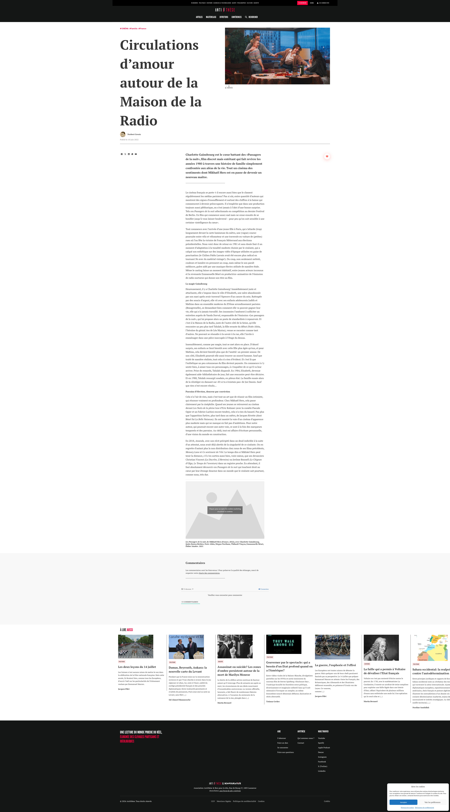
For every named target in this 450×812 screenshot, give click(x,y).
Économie (194, 3)
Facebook (322, 761)
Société (256, 3)
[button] (229, 86)
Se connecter (282, 747)
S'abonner (281, 738)
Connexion (264, 589)
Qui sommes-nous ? (306, 738)
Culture (250, 3)
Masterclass (211, 17)
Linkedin (322, 771)
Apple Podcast (324, 747)
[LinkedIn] (129, 154)
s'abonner (302, 3)
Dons (312, 3)
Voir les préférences (433, 802)
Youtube (321, 738)
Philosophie (241, 3)
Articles (199, 17)
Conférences (237, 17)
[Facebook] (122, 154)
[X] (125, 154)
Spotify (321, 743)
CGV (213, 801)
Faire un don (282, 743)
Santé (234, 3)
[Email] (136, 154)
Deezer (321, 752)
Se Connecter (324, 3)
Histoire (209, 3)
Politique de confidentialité (244, 801)
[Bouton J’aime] (327, 156)
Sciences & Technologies (222, 3)
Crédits (327, 801)
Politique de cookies (407, 807)
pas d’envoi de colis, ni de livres (230, 791)
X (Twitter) (322, 766)
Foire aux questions (285, 752)
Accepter (403, 802)
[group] (142, 663)
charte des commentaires (209, 573)
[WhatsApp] (132, 154)
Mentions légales (224, 801)
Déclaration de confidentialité (424, 807)
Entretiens (224, 17)
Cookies (261, 801)
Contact (301, 743)
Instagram (322, 757)
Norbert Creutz (134, 134)
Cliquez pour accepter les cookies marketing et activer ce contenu (225, 510)
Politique (202, 3)
